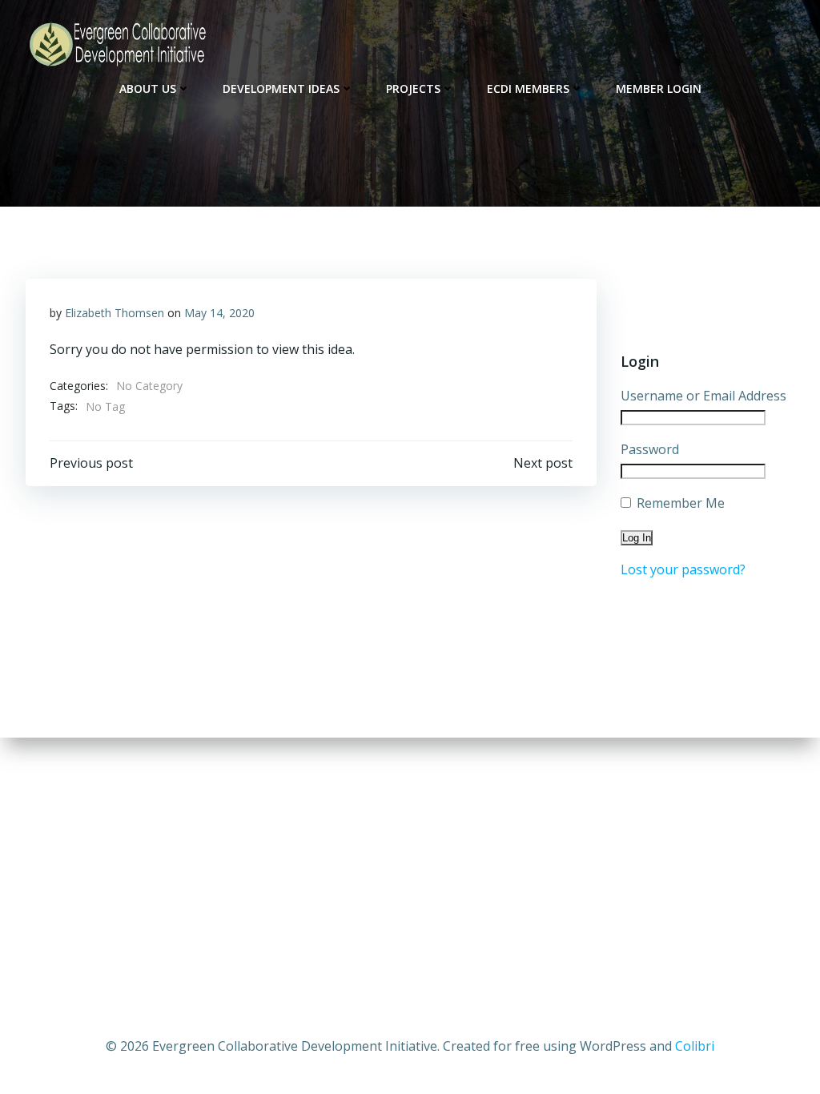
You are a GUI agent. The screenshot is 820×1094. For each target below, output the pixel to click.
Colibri (694, 1046)
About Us (147, 88)
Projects (413, 88)
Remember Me (679, 503)
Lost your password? (683, 569)
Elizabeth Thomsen (114, 312)
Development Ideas (281, 88)
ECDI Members (528, 88)
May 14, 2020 (219, 312)
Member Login (658, 88)
